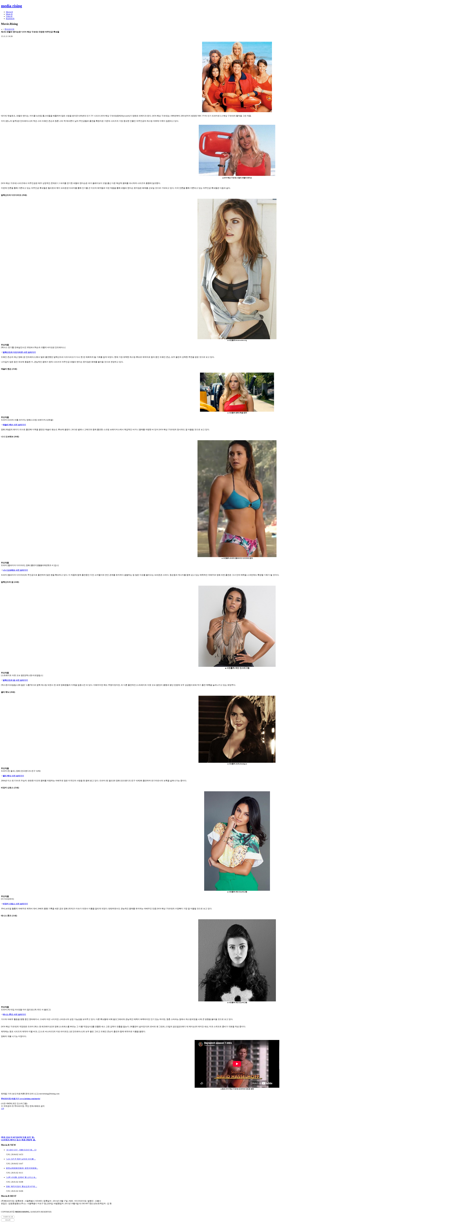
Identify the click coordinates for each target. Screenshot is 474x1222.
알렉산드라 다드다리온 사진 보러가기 (19, 352)
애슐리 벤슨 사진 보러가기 (14, 425)
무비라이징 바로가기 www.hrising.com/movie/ (20, 1099)
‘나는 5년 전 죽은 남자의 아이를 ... (21, 1159)
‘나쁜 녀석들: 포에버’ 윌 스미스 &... (21, 1177)
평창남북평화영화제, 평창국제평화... (22, 1168)
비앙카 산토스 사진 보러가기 (15, 904)
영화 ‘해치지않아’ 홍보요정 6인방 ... (21, 1186)
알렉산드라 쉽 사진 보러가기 (15, 680)
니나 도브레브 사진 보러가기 (15, 570)
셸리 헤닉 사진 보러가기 (13, 776)
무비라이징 (9, 29)
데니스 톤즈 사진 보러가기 (14, 1014)
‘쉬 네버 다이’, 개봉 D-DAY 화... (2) (21, 1150)
